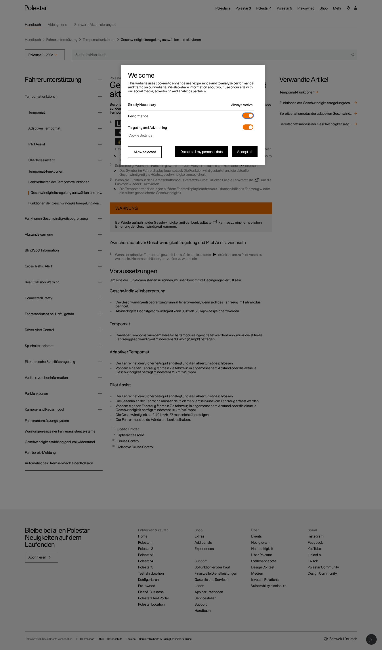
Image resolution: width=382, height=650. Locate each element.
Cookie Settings (140, 135)
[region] (193, 115)
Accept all (244, 152)
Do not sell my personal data (201, 152)
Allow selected (145, 152)
